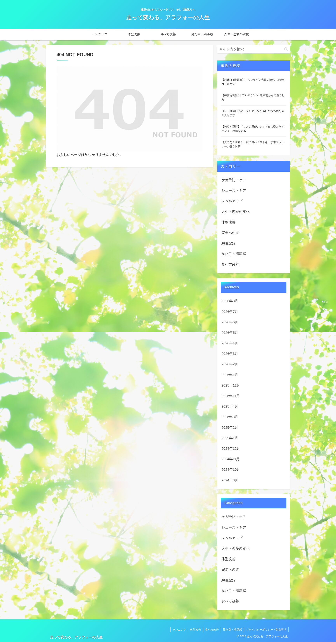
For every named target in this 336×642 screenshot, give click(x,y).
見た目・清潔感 (232, 629)
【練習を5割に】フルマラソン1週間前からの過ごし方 (252, 97)
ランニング (179, 629)
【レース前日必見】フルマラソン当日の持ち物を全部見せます (252, 113)
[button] (286, 49)
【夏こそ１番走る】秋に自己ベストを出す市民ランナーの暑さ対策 (252, 144)
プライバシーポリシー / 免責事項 (266, 629)
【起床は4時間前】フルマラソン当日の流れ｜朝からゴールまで (253, 82)
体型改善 (195, 629)
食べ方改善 (212, 629)
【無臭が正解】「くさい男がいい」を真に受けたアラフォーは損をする (252, 128)
